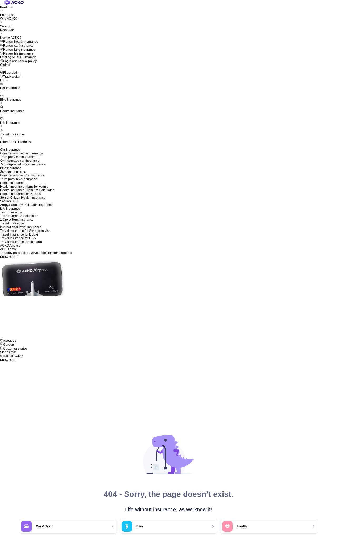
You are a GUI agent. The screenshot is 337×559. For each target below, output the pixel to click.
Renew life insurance (18, 53)
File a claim (11, 73)
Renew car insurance (18, 45)
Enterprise (7, 15)
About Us (9, 340)
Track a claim (12, 77)
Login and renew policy (20, 61)
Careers (9, 344)
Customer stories (15, 348)
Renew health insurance (20, 41)
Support (5, 26)
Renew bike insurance (19, 49)
